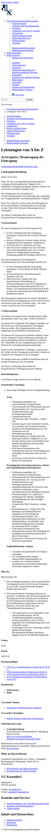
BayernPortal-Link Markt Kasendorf (22, 768)
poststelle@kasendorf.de (18, 792)
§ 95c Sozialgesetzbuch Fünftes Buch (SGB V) (27, 674)
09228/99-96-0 (15, 789)
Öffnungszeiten (13, 808)
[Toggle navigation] (33, 17)
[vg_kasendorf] (16, 16)
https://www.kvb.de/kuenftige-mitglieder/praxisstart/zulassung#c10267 (24, 737)
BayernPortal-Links (29, 166)
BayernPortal (12, 748)
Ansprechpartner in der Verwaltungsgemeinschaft (28, 803)
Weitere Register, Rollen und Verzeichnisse (25, 718)
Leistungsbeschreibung (11, 166)
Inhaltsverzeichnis (14, 820)
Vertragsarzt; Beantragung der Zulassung (24, 708)
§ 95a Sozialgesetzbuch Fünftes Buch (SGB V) (27, 672)
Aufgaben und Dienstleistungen (20, 806)
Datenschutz (12, 825)
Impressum (11, 822)
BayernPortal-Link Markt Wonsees (21, 771)
